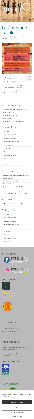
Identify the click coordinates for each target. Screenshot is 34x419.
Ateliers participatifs (8, 87)
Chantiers (7, 148)
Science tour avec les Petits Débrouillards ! (16, 109)
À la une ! (7, 131)
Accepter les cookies (17, 402)
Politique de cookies (17, 416)
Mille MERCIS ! (7, 118)
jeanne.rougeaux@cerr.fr (12, 85)
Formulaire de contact (9, 331)
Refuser (17, 407)
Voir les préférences (17, 412)
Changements (8, 145)
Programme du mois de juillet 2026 (13, 121)
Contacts (7, 317)
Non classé (7, 159)
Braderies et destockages (11, 141)
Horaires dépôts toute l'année (11, 354)
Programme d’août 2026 (10, 115)
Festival (6, 152)
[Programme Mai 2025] (17, 58)
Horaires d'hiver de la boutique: (12, 347)
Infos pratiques (11, 341)
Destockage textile (8, 112)
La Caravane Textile (17, 87)
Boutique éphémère (10, 138)
